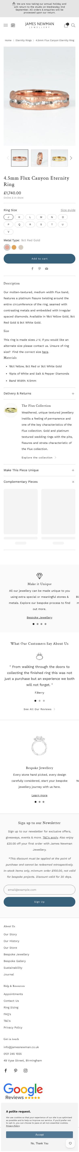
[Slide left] (8, 158)
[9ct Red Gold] (7, 247)
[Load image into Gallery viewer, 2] (39, 158)
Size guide (68, 210)
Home (8, 40)
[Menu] (6, 25)
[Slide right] (70, 158)
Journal (9, 974)
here (45, 351)
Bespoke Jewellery (39, 617)
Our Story (10, 934)
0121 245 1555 (13, 1053)
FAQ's (7, 1014)
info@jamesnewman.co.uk (21, 1047)
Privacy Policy (13, 1027)
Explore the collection (37, 457)
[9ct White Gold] (21, 247)
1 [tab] (33, 624)
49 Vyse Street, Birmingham (23, 1060)
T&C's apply (50, 837)
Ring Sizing (11, 1007)
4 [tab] (45, 624)
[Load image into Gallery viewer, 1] (19, 158)
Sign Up (39, 901)
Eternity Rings (24, 40)
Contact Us (11, 1000)
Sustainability (13, 967)
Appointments (13, 994)
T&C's (7, 1020)
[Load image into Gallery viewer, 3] (59, 158)
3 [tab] (41, 624)
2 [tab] (37, 624)
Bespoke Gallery (15, 961)
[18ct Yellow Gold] (14, 247)
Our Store (10, 947)
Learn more (39, 795)
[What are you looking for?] (73, 25)
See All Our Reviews (37, 709)
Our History (11, 941)
